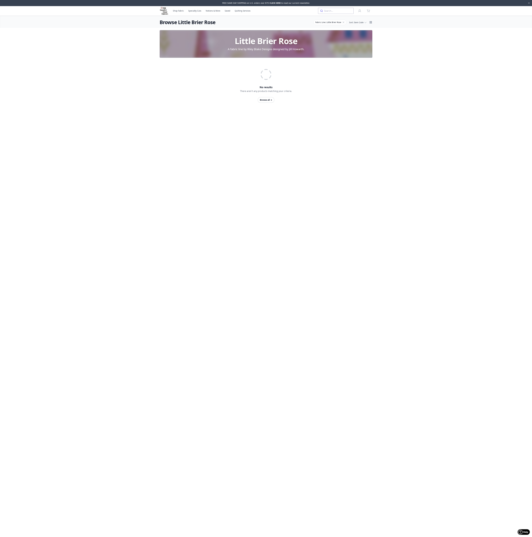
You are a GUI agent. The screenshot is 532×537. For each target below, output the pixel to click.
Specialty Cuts (194, 10)
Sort (356, 22)
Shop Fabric (178, 10)
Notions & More (213, 10)
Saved (227, 10)
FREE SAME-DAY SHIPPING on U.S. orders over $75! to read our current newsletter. (266, 3)
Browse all (266, 100)
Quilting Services (242, 10)
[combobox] (336, 11)
